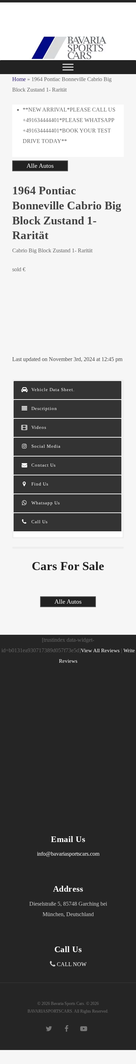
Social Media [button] (45, 446)
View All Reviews (100, 650)
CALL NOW (71, 964)
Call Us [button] (39, 521)
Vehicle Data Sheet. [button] (52, 389)
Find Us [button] (39, 484)
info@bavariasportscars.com (68, 854)
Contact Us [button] (43, 465)
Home (19, 79)
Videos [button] (38, 427)
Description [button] (43, 408)
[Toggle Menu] (68, 67)
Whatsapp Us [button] (45, 502)
